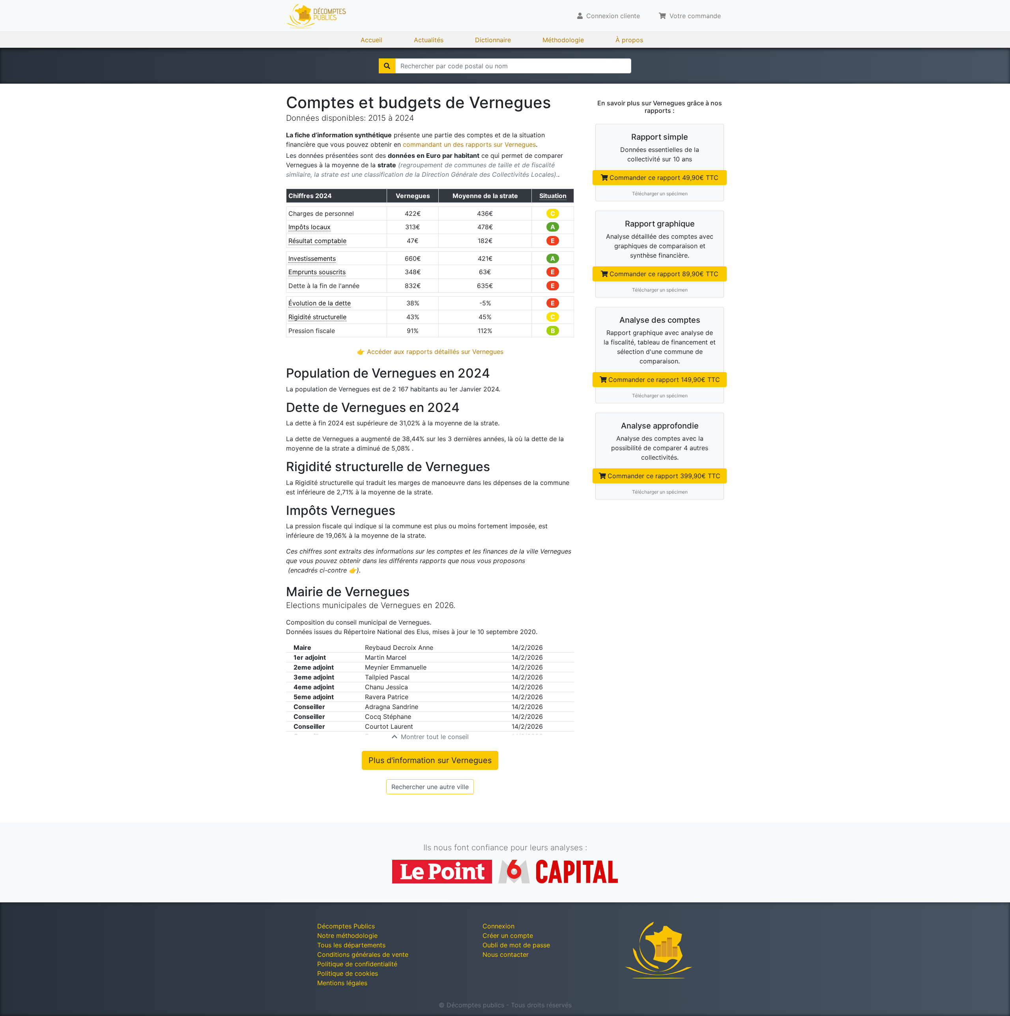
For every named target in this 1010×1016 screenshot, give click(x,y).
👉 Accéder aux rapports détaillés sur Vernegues (430, 352)
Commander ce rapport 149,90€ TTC (664, 380)
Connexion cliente (612, 16)
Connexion (498, 926)
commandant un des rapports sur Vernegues (469, 144)
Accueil (371, 40)
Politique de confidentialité (357, 964)
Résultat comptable (317, 241)
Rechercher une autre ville (430, 787)
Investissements (312, 258)
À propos (629, 40)
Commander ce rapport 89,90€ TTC (664, 274)
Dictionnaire (493, 40)
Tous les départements (351, 945)
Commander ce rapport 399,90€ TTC (664, 476)
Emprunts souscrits (317, 272)
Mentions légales (342, 983)
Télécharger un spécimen (660, 193)
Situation (553, 196)
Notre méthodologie (347, 935)
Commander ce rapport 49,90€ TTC (664, 177)
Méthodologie (563, 40)
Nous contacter (506, 954)
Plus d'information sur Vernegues (430, 760)
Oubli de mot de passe (516, 945)
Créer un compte (508, 935)
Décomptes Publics (346, 926)
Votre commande (694, 16)
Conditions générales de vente (362, 954)
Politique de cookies (347, 973)
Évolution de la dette (319, 303)
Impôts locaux (309, 227)
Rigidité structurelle (317, 317)
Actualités (428, 40)
